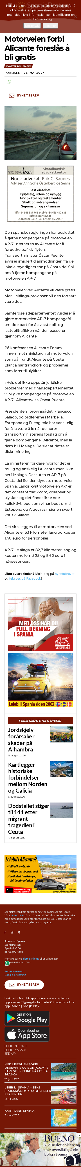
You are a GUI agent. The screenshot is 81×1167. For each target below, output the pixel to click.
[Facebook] (5, 932)
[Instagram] (12, 932)
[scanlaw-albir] (40, 194)
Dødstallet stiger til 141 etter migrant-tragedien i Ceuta (29, 818)
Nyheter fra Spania (18, 66)
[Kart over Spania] (63, 1118)
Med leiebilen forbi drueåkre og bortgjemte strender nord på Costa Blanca (26, 1069)
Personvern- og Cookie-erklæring (15, 973)
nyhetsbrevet (64, 574)
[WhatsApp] (9, 81)
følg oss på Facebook (25, 578)
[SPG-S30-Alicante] (40, 874)
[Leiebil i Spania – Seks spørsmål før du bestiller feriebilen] (63, 1094)
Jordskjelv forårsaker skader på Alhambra (21, 739)
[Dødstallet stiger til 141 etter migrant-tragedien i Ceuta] (61, 810)
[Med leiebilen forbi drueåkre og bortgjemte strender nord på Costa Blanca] (63, 1071)
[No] (75, 16)
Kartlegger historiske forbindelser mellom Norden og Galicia (27, 777)
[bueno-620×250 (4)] (40, 1165)
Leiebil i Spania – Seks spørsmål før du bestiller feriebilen (27, 1091)
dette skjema (31, 958)
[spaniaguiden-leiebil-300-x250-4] (40, 680)
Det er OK (32, 25)
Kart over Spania (19, 1110)
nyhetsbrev (17, 915)
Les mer (50, 25)
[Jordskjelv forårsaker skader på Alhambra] (61, 734)
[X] (19, 932)
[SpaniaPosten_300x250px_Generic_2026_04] (40, 624)
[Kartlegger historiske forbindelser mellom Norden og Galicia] (61, 769)
